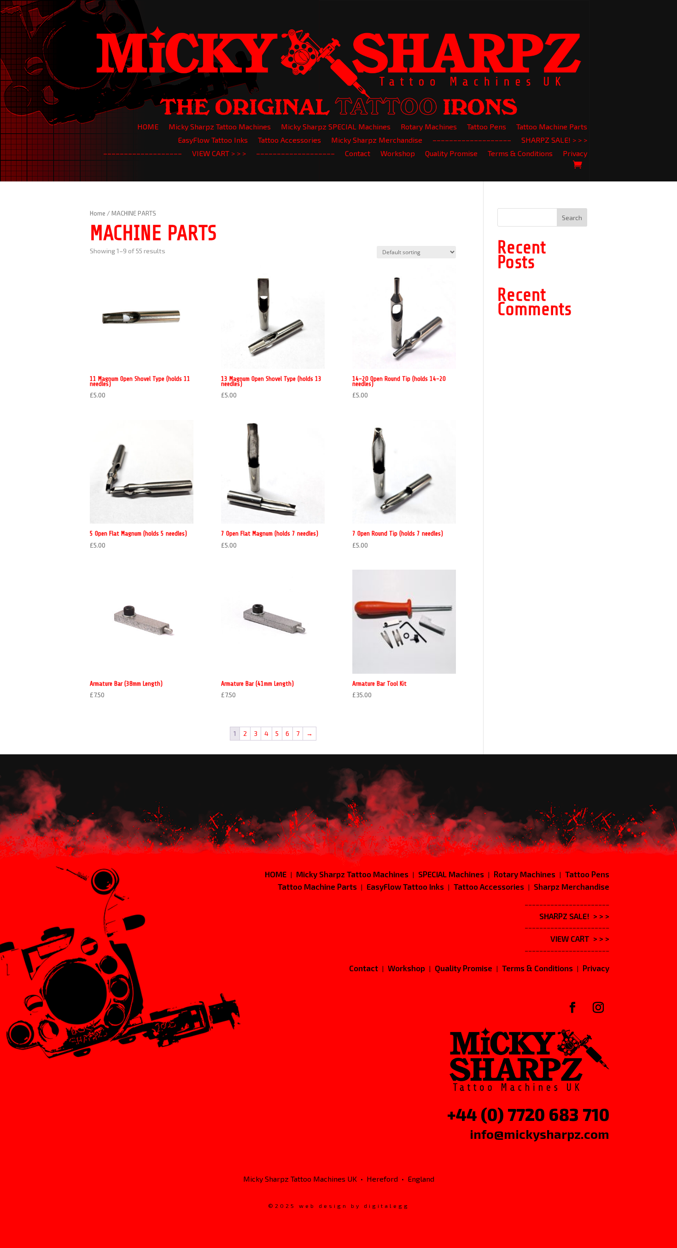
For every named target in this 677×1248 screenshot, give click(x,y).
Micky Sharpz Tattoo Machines (220, 127)
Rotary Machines (429, 127)
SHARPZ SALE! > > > (554, 140)
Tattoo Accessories (289, 140)
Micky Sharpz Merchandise (376, 140)
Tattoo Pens (486, 127)
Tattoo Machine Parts (551, 127)
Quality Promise (451, 154)
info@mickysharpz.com (539, 1133)
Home (97, 213)
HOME (147, 127)
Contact (357, 154)
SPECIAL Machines (451, 874)
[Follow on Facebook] (572, 1008)
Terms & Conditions (520, 154)
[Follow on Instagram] (598, 1008)
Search (572, 218)
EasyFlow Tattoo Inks (213, 140)
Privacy (575, 154)
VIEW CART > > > (219, 154)
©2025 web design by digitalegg (338, 1205)
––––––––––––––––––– (471, 140)
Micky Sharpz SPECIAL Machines (336, 127)
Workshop (397, 154)
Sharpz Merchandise (571, 886)
